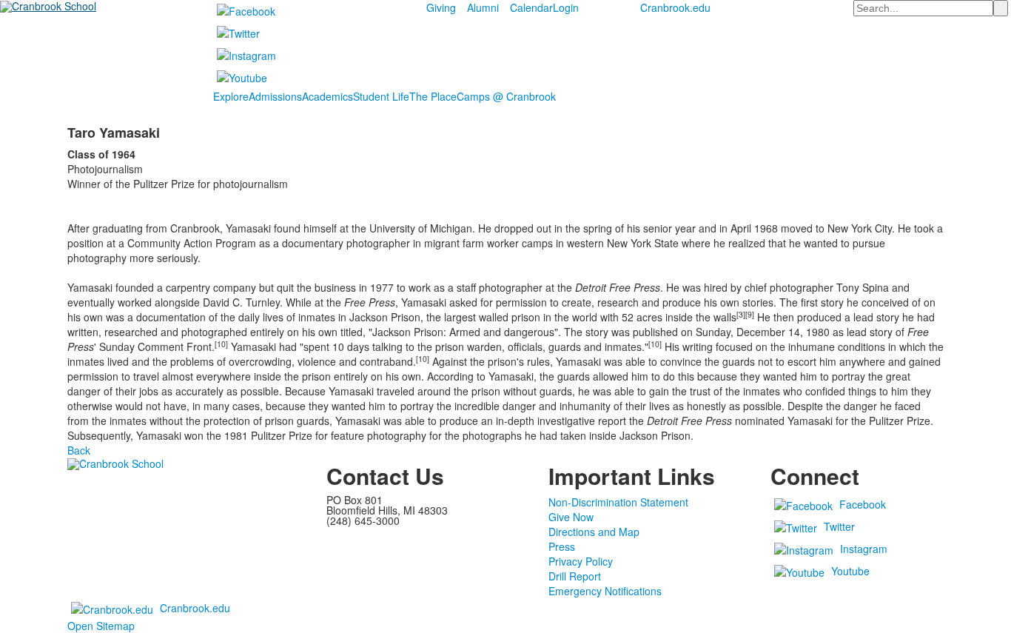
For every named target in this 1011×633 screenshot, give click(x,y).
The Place (433, 96)
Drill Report (574, 576)
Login (566, 7)
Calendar (531, 7)
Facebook (862, 504)
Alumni (483, 7)
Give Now (571, 516)
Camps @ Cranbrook (506, 96)
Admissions (275, 96)
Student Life (381, 96)
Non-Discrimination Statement (618, 502)
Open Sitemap (101, 625)
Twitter (839, 526)
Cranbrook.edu (675, 7)
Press (561, 546)
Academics (327, 96)
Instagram (863, 548)
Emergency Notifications (605, 590)
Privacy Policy (580, 561)
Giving (441, 7)
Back (78, 450)
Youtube (850, 570)
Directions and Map (593, 531)
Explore (231, 96)
